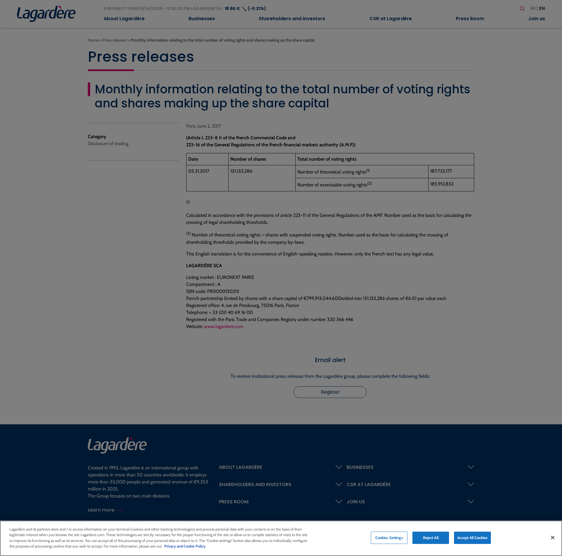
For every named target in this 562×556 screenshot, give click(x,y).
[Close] (552, 537)
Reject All (430, 537)
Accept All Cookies (472, 537)
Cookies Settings (389, 537)
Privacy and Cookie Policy (184, 546)
